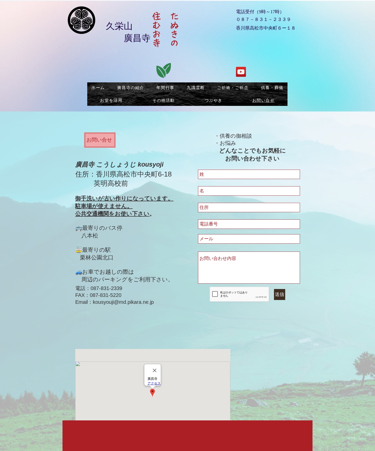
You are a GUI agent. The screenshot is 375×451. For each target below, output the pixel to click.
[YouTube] (241, 72)
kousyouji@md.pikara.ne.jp (123, 302)
